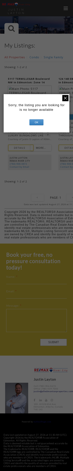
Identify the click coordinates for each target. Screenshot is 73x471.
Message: (13, 305)
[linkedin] (42, 400)
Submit (53, 342)
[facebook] (36, 400)
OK (36, 122)
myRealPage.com (42, 421)
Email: (10, 291)
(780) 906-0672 (18, 163)
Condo (34, 57)
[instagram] (53, 400)
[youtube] (48, 400)
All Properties (14, 57)
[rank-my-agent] (59, 398)
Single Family (53, 57)
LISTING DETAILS (20, 148)
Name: (11, 276)
